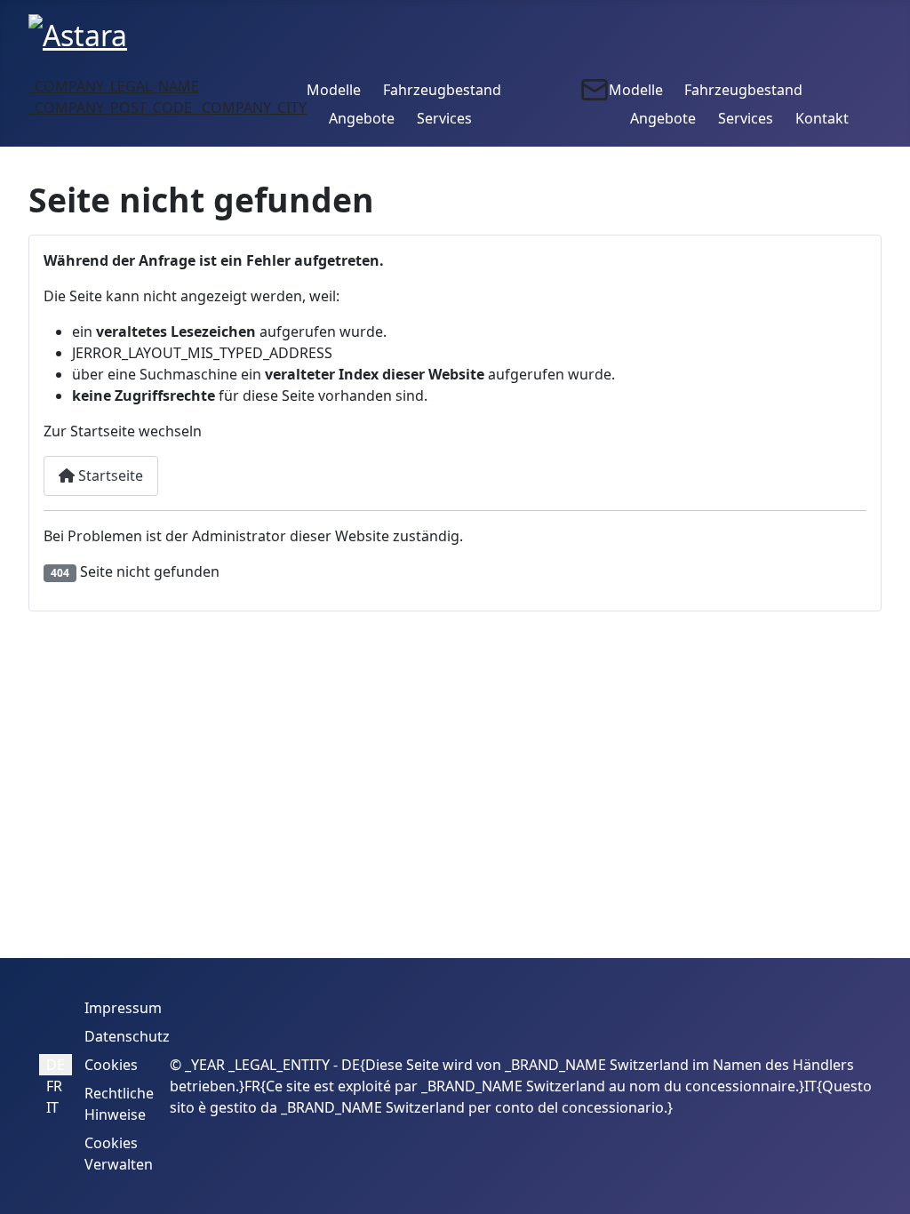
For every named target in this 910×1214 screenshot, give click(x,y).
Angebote (362, 118)
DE (55, 1064)
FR (54, 1086)
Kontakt (822, 118)
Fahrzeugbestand (442, 90)
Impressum (123, 1008)
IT (52, 1107)
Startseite (109, 475)
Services (444, 118)
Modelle (334, 90)
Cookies (111, 1064)
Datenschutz (127, 1036)
